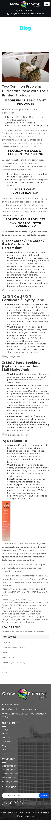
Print (4, 608)
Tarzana (30, 622)
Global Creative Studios (24, 616)
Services (6, 738)
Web (4, 672)
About (5, 734)
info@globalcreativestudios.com (27, 13)
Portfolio (6, 741)
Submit (44, 795)
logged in (19, 631)
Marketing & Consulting (34, 605)
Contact (5, 749)
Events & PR (16, 605)
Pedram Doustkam (31, 619)
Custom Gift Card (31, 611)
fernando (11, 602)
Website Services (10, 774)
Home (5, 730)
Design (5, 605)
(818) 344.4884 (12, 704)
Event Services (9, 777)
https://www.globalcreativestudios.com (21, 589)
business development (18, 608)
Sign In (5, 753)
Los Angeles (15, 619)
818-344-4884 (26, 10)
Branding (20, 602)
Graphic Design (9, 766)
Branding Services (10, 781)
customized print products (15, 614)
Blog (4, 745)
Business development (37, 602)
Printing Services (9, 770)
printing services (17, 622)
